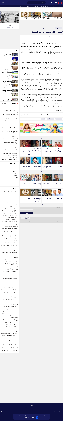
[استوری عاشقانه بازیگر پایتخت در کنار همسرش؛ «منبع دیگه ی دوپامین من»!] (47, 177)
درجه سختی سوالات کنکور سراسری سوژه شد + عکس (7, 55)
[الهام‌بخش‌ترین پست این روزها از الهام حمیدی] (25, 160)
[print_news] (28, 115)
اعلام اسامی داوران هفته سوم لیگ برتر (7, 73)
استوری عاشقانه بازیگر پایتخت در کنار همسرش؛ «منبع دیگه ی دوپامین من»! (47, 184)
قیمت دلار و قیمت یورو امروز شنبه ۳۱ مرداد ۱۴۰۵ (46, 18)
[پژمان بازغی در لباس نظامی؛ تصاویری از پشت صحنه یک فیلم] (57, 160)
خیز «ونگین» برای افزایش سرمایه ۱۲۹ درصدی (10, 281)
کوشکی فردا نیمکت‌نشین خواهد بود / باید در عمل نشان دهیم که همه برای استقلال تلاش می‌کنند (8, 64)
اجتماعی (42, 6)
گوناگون (60, 9)
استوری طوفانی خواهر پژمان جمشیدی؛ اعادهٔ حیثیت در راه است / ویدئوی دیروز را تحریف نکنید (26, 151)
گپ (61, 411)
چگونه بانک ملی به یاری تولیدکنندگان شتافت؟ (10, 261)
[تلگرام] (24, 115)
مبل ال (17, 177)
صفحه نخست (60, 6)
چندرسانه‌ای (19, 6)
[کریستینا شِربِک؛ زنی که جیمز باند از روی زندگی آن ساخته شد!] (15, 81)
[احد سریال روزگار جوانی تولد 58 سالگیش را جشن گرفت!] (36, 177)
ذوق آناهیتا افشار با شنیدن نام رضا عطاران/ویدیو (10, 213)
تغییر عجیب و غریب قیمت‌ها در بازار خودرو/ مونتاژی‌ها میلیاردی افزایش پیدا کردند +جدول (36, 199)
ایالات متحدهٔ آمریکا (50, 118)
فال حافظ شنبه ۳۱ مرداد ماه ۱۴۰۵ (26, 18)
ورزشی (35, 6)
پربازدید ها (14, 103)
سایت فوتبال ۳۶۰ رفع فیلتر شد (7, 59)
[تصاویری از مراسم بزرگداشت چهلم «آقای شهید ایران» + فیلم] (15, 95)
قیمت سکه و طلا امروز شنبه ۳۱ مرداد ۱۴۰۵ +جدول (36, 18)
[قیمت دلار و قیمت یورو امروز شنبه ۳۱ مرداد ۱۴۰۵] (47, 14)
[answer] (29, 218)
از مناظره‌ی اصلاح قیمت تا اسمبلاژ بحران (10, 153)
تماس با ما (5, 2)
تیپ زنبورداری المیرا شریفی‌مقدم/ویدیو (11, 219)
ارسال (27, 213)
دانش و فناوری (30, 6)
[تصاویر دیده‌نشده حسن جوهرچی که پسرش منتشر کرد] (57, 177)
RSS (2, 2)
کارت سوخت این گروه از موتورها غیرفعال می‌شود (10, 322)
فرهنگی (38, 6)
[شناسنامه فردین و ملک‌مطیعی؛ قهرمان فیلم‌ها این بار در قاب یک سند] (57, 143)
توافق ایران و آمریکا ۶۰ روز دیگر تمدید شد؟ (10, 24)
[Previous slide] (2, 17)
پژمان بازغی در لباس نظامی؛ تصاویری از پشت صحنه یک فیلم (58, 166)
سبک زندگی (24, 6)
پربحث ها (4, 103)
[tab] (12, 27)
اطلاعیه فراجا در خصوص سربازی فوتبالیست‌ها (10, 208)
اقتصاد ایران (16, 167)
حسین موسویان (58, 118)
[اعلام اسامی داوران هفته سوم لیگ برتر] (15, 72)
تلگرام (56, 411)
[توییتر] (22, 115)
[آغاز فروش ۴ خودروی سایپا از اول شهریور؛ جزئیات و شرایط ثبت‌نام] (15, 99)
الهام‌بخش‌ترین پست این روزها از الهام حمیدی (26, 165)
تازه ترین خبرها (15, 175)
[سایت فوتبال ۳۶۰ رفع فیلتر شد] (15, 59)
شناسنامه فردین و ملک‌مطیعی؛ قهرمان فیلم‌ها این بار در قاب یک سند (57, 150)
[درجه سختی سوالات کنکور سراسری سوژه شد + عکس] (15, 54)
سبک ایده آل (16, 169)
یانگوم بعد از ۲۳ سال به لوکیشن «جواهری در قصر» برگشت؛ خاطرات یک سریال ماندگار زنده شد (46, 151)
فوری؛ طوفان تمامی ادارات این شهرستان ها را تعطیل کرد (57, 18)
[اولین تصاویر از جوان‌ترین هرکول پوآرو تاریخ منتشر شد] (36, 143)
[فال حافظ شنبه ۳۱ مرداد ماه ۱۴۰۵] (26, 14)
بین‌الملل (47, 6)
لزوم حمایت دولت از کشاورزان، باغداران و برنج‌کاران (9, 311)
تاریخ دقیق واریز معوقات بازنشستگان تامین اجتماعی (9, 333)
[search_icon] (28, 3)
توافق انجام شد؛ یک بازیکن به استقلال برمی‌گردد (9, 338)
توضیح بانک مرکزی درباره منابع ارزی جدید (11, 197)
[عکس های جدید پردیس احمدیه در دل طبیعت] (36, 160)
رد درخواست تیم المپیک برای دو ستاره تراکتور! (10, 215)
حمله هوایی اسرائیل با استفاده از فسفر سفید (10, 200)
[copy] (59, 115)
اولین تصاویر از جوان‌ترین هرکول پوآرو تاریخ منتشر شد (36, 150)
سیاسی (51, 6)
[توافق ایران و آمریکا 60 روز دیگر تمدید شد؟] (9, 17)
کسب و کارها (13, 6)
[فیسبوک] (26, 115)
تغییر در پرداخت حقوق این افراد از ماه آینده (10, 217)
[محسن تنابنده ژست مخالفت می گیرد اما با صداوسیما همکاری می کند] (47, 160)
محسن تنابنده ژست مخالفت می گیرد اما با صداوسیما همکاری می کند (47, 166)
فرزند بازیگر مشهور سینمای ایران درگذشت (57, 197)
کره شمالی (43, 118)
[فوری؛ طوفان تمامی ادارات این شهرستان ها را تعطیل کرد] (57, 14)
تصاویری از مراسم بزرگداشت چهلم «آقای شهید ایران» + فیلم (7, 95)
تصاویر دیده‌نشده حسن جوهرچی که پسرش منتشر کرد (57, 183)
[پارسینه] (56, 2)
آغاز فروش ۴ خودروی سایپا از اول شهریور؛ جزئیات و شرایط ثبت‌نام (7, 100)
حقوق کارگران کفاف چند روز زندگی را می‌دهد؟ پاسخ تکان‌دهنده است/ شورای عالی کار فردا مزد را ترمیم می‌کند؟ (10, 265)
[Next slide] (18, 17)
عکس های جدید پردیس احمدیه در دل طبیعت (37, 165)
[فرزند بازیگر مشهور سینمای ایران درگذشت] (57, 192)
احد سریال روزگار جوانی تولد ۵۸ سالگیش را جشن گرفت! (36, 183)
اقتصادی (55, 6)
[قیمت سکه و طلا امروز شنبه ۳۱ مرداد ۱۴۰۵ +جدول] (36, 14)
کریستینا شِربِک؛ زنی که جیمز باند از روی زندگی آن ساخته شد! (7, 82)
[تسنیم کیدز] (41, 128)
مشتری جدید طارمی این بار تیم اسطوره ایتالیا (10, 199)
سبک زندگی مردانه (15, 171)
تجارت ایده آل (15, 173)
